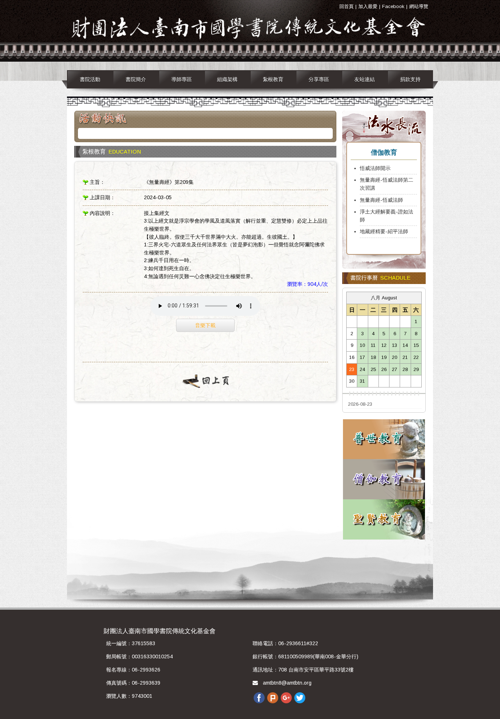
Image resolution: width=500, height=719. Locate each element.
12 (384, 345)
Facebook (393, 6)
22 (416, 357)
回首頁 (346, 6)
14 (405, 345)
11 (373, 345)
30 (351, 381)
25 (373, 369)
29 (416, 369)
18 (373, 357)
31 (362, 381)
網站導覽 (418, 6)
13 (394, 345)
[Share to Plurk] (272, 697)
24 (362, 369)
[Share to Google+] (286, 697)
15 (416, 345)
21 (405, 357)
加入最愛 (367, 6)
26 (384, 369)
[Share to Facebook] (259, 697)
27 (394, 369)
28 (405, 369)
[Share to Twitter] (299, 697)
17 (362, 357)
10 (362, 345)
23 (351, 369)
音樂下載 (205, 325)
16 (351, 357)
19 (384, 357)
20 (394, 357)
